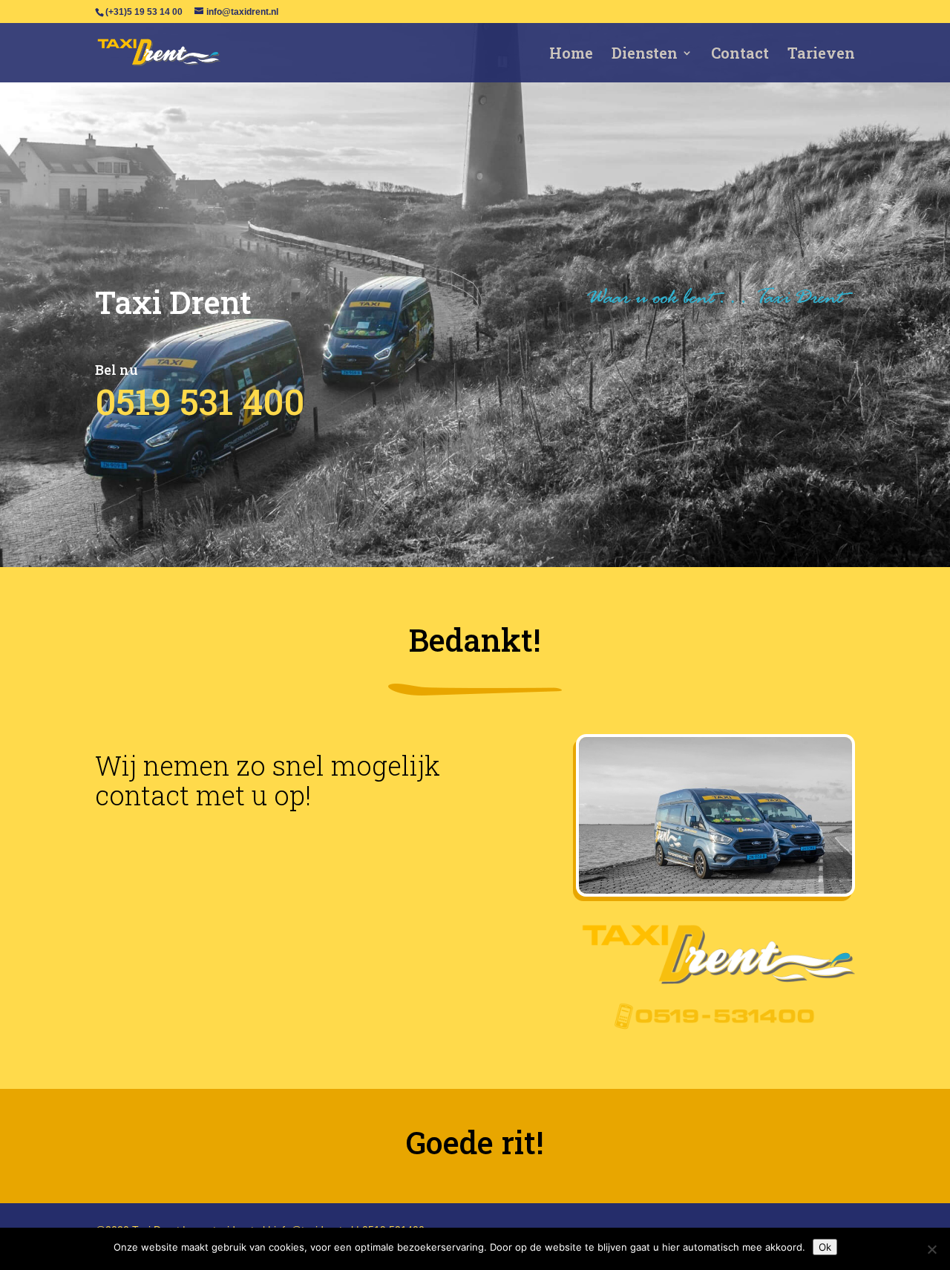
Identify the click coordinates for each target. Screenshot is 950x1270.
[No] (931, 1249)
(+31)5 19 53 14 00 (144, 12)
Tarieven (821, 55)
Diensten (645, 55)
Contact (740, 55)
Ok (825, 1247)
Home (571, 55)
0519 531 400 (199, 401)
